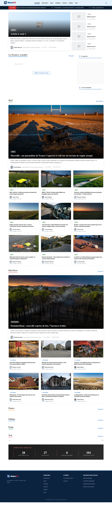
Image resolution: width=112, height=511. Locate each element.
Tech (76, 3)
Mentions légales (87, 478)
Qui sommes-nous (68, 478)
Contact (65, 481)
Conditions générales (88, 481)
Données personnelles (89, 483)
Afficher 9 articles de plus (41, 73)
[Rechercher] (106, 3)
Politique (57, 3)
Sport (51, 3)
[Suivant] (102, 440)
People (71, 3)
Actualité (37, 3)
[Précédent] (9, 440)
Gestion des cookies (88, 486)
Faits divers (45, 3)
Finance (64, 3)
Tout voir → (71, 56)
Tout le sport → (100, 101)
